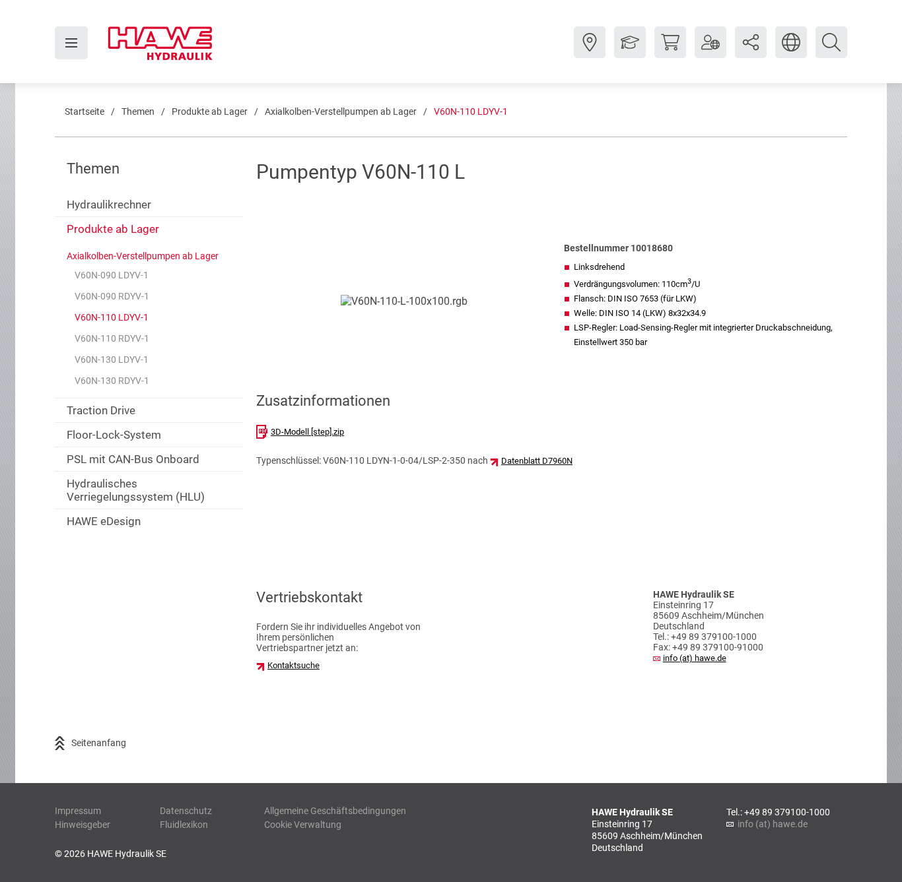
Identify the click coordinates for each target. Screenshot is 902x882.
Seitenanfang (98, 743)
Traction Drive (101, 410)
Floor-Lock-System (114, 434)
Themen (138, 111)
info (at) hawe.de (694, 658)
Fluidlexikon (184, 824)
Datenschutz (186, 810)
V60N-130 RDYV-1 (112, 380)
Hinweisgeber (82, 824)
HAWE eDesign (104, 521)
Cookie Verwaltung (302, 824)
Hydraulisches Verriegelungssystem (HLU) (136, 490)
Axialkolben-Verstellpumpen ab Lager (341, 111)
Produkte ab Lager (210, 111)
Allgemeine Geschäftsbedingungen (335, 810)
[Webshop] (670, 52)
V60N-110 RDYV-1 (112, 338)
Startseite (84, 111)
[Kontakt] (590, 52)
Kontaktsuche (293, 665)
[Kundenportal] (710, 52)
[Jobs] (630, 52)
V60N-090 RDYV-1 (112, 296)
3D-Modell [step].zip (307, 432)
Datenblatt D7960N (536, 461)
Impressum (78, 810)
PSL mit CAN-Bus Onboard (133, 459)
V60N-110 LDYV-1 (471, 111)
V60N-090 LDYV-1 (112, 275)
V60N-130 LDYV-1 (112, 359)
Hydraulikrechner (109, 204)
